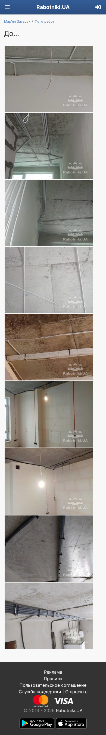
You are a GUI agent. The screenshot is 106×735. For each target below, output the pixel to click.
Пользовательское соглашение (53, 685)
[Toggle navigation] (7, 7)
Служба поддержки (40, 691)
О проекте (76, 691)
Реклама (53, 672)
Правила (53, 678)
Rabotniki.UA (53, 7)
